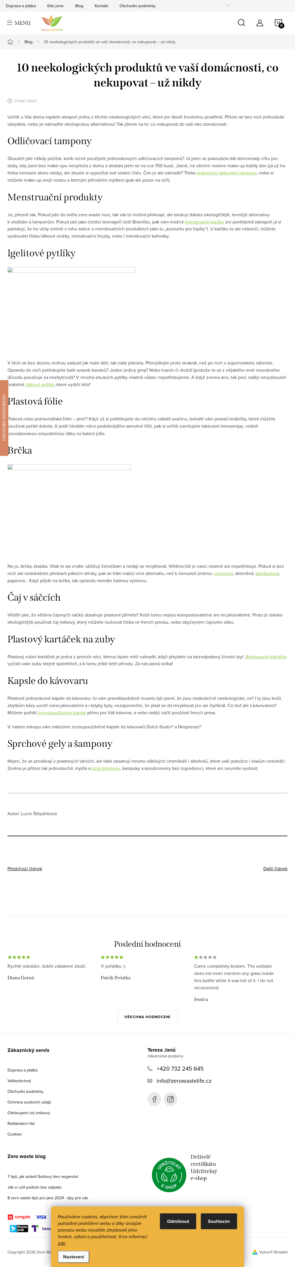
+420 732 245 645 (180, 1068)
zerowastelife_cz (170, 1099)
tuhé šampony (106, 768)
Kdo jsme (55, 6)
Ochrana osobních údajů (29, 1102)
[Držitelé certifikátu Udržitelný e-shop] (169, 1175)
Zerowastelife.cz (154, 1099)
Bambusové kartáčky (266, 656)
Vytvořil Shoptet (273, 1252)
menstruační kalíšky (204, 222)
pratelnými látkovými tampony (226, 173)
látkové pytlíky (39, 384)
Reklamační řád (21, 1123)
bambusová (267, 573)
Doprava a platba (21, 6)
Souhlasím (219, 1221)
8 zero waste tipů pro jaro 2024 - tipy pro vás (47, 1198)
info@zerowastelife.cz (184, 1080)
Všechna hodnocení (147, 1017)
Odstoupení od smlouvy (28, 1112)
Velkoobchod (19, 1080)
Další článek (275, 868)
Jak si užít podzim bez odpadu (34, 1187)
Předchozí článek (24, 868)
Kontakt (101, 6)
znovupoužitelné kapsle (62, 712)
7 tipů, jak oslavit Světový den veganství (42, 1176)
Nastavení (73, 1256)
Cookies (14, 1134)
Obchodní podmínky (138, 6)
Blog (79, 6)
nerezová (223, 573)
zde (61, 1243)
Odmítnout (178, 1221)
